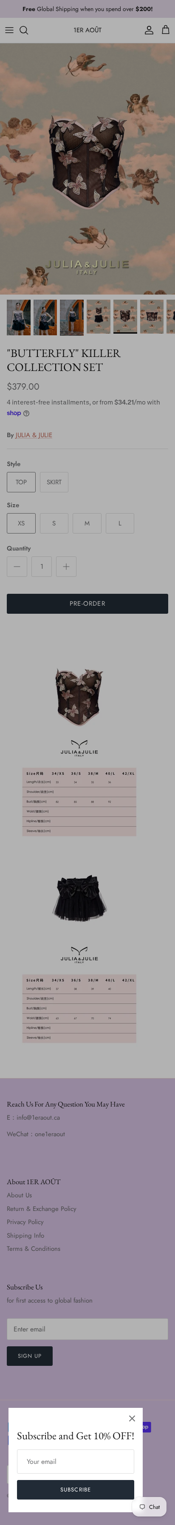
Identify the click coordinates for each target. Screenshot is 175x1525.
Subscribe (75, 1490)
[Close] (132, 1418)
